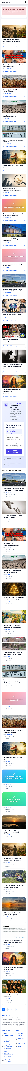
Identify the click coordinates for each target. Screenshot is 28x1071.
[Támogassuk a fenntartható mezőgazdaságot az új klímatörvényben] (14, 111)
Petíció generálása (15, 451)
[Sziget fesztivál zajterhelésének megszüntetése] (14, 386)
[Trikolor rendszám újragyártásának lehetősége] (14, 136)
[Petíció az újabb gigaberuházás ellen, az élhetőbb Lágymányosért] (14, 210)
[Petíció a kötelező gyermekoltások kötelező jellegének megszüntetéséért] (14, 61)
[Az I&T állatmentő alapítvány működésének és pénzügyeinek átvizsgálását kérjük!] (14, 185)
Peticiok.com (5, 2)
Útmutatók (6, 1030)
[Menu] (25, 2)
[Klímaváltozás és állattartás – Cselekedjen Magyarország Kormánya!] (14, 36)
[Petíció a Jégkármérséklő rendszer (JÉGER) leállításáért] (14, 86)
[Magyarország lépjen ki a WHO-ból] (14, 161)
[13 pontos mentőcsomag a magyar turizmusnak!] (14, 260)
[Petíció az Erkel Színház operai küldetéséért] (14, 235)
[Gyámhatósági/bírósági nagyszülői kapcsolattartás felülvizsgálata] (14, 361)
